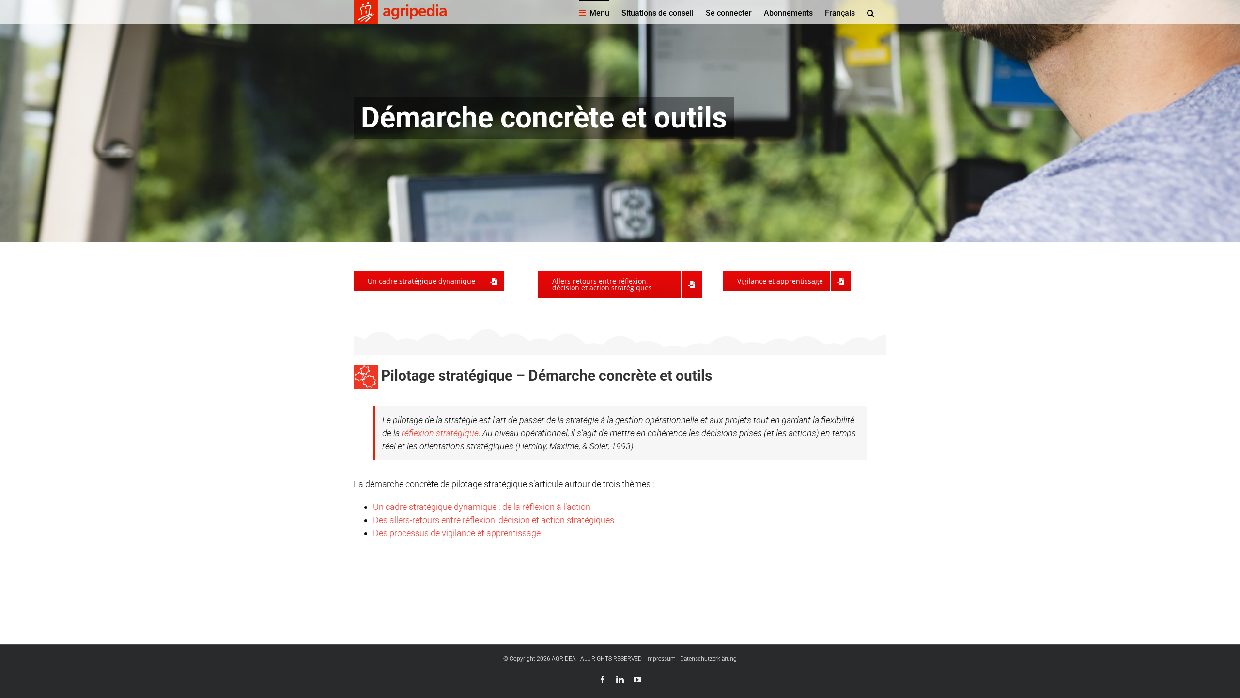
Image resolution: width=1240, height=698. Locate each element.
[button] (870, 12)
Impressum (661, 658)
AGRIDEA (564, 658)
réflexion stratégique (439, 433)
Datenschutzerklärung (708, 658)
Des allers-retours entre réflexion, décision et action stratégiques (493, 520)
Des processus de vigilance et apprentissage (457, 533)
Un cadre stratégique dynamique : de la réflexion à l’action (481, 507)
